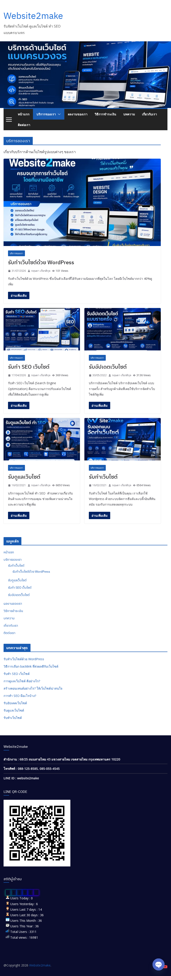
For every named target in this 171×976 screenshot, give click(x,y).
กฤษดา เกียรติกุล (40, 271)
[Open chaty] (159, 964)
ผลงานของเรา (78, 114)
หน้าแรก (23, 114)
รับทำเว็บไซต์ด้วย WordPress (41, 262)
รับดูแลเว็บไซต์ (24, 476)
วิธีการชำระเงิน (105, 114)
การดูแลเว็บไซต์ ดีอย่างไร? (22, 681)
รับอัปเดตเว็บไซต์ (108, 366)
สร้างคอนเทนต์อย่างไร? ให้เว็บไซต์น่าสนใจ (33, 688)
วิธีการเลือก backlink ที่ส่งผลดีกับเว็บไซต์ (31, 666)
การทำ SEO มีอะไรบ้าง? (20, 696)
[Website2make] (85, 44)
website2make (28, 778)
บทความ (129, 114)
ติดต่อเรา (24, 125)
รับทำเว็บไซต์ (103, 476)
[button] (58, 114)
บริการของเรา (46, 114)
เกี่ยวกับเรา (149, 114)
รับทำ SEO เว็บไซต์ (28, 366)
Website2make (33, 15)
